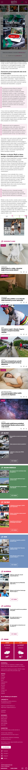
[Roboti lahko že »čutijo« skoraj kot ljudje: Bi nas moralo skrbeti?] (14, 254)
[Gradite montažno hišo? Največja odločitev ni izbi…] (4, 550)
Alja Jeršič (3, 725)
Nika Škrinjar (4, 720)
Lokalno (3, 675)
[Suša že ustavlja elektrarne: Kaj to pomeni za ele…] (4, 481)
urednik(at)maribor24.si (6, 702)
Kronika (2, 678)
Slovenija (3, 677)
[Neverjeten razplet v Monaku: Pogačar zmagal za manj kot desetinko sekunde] (14, 314)
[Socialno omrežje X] (21, 272)
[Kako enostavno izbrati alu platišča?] (4, 446)
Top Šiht (3, 691)
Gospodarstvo (4, 682)
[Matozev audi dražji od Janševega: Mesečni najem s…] (4, 593)
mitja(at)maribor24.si (11, 707)
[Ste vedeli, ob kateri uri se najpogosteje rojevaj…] (4, 619)
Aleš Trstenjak (4, 723)
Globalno (3, 683)
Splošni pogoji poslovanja (6, 764)
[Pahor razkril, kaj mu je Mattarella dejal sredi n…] (4, 585)
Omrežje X (6, 753)
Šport (2, 680)
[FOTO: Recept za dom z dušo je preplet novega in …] (4, 558)
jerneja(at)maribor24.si (6, 739)
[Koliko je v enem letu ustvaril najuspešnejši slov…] (4, 577)
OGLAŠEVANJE (6, 747)
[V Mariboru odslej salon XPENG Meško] (4, 454)
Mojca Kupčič (4, 718)
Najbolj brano (14, 768)
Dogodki (3, 693)
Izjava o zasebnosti (5, 766)
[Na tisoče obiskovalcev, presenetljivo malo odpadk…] (4, 489)
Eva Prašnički (4, 721)
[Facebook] (23, 272)
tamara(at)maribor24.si (6, 734)
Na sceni (3, 685)
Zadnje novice (4, 768)
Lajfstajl (3, 686)
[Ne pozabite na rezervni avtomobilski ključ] (4, 438)
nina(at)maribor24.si (5, 743)
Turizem (3, 688)
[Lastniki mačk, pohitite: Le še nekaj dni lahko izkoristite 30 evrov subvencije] (14, 284)
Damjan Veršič (4, 716)
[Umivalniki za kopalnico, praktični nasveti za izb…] (4, 542)
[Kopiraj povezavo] (26, 272)
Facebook (6, 751)
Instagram (6, 755)
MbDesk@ (3, 712)
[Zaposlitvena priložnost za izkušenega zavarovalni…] (4, 523)
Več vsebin (14, 460)
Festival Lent (4, 690)
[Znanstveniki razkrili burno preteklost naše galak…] (4, 612)
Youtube (5, 758)
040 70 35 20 (15, 734)
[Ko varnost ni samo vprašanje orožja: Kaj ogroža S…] (4, 473)
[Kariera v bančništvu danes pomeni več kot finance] (4, 516)
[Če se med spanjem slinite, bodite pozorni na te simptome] (14, 378)
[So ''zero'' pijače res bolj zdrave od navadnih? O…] (4, 627)
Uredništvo (3, 710)
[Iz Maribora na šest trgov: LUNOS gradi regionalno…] (4, 508)
